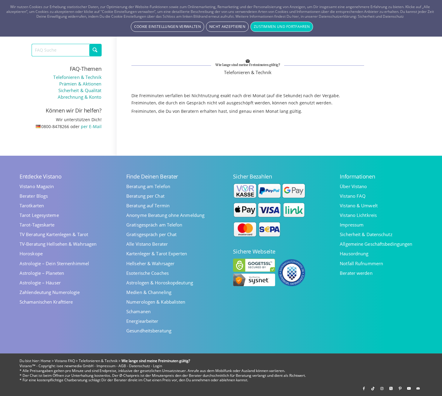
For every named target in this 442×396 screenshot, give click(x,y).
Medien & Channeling (148, 292)
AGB (122, 365)
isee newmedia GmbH (75, 365)
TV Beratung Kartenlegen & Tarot (54, 234)
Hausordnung (354, 253)
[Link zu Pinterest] (399, 388)
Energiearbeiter (142, 321)
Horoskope (31, 253)
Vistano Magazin (37, 186)
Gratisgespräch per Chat (151, 234)
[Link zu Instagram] (381, 388)
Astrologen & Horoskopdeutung (159, 283)
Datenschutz (139, 365)
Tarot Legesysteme (39, 215)
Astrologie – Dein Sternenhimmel (54, 263)
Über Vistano (353, 186)
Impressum (352, 225)
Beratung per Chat (145, 196)
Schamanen (138, 311)
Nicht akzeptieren (227, 26)
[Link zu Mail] (417, 388)
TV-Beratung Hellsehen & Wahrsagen (58, 244)
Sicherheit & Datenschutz (366, 234)
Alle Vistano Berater (147, 244)
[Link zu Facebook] (363, 388)
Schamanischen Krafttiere (46, 302)
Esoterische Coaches (147, 273)
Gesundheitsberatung (148, 331)
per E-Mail (91, 126)
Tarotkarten (32, 205)
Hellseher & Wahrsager (150, 263)
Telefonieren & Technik (77, 77)
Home (46, 360)
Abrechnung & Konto (80, 97)
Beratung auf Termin (148, 205)
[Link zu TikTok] (372, 388)
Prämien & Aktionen (80, 84)
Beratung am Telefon (148, 186)
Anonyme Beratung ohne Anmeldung (165, 215)
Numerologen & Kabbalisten (156, 302)
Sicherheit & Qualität (80, 90)
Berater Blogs (34, 196)
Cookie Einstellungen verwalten (167, 26)
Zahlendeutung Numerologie (50, 292)
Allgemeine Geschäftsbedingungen (376, 244)
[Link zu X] (390, 388)
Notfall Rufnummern (361, 263)
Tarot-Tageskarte (37, 225)
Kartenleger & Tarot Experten (156, 253)
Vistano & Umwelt (359, 205)
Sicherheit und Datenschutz (381, 16)
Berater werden (356, 273)
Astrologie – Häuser (40, 283)
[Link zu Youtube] (408, 388)
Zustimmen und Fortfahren (282, 26)
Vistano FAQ (353, 196)
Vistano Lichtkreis (358, 215)
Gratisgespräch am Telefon (154, 225)
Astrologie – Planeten (42, 273)
